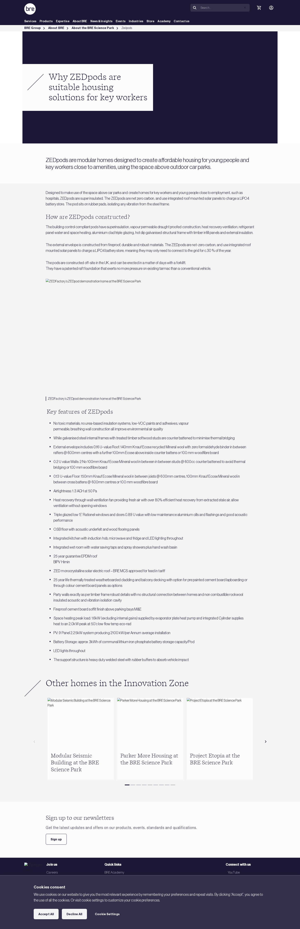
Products (46, 21)
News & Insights (101, 21)
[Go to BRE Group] (30, 9)
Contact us (181, 21)
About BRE (80, 21)
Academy (164, 21)
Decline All (74, 914)
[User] (271, 7)
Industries (136, 21)
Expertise (62, 21)
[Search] (194, 8)
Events (121, 21)
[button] (245, 7)
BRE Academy (114, 872)
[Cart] (258, 7)
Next (265, 741)
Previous (34, 741)
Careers (52, 872)
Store (150, 21)
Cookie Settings (107, 914)
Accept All (46, 914)
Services (30, 21)
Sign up (56, 839)
